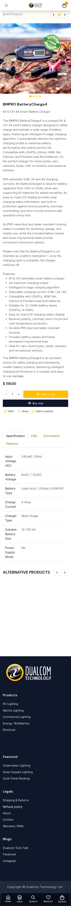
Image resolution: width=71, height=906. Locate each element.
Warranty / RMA (13, 826)
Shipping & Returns (16, 800)
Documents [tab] (51, 436)
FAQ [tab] (34, 436)
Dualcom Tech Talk (15, 848)
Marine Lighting (13, 710)
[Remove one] (6, 394)
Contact (8, 819)
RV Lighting (10, 704)
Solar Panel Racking (16, 778)
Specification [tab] (15, 436)
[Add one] (19, 394)
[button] (7, 58)
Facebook (9, 854)
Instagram (9, 861)
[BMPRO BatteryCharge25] (35, 612)
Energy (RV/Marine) (16, 723)
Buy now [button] (38, 403)
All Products (14, 14)
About (7, 813)
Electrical (9, 730)
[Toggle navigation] (6, 5)
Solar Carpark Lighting (18, 772)
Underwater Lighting (16, 765)
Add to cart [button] (48, 394)
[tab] (12, 443)
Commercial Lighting (16, 717)
